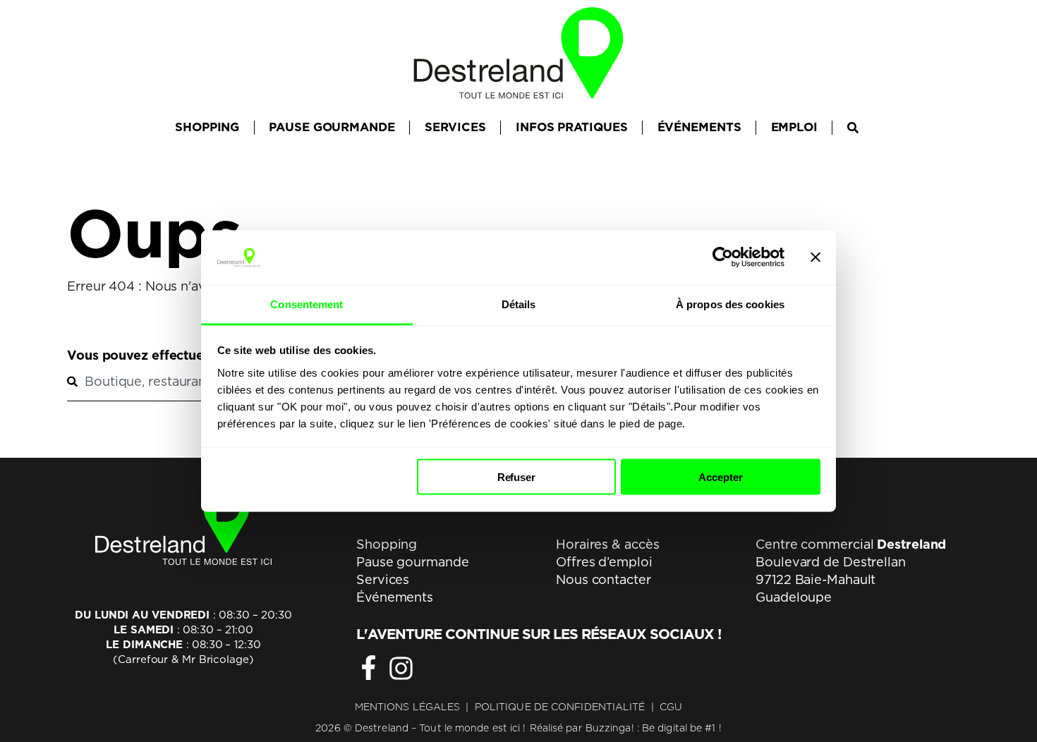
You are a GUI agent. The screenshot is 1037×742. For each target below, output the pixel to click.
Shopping (386, 544)
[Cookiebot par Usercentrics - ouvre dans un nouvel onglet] (722, 257)
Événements (394, 597)
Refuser (516, 477)
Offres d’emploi (604, 562)
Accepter (720, 477)
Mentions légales (408, 707)
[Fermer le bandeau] (815, 257)
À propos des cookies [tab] (730, 304)
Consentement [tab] (306, 304)
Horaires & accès (607, 544)
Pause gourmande (412, 562)
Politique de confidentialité (560, 707)
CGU (671, 707)
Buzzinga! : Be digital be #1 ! (654, 728)
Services (382, 579)
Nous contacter (603, 579)
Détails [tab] (519, 304)
